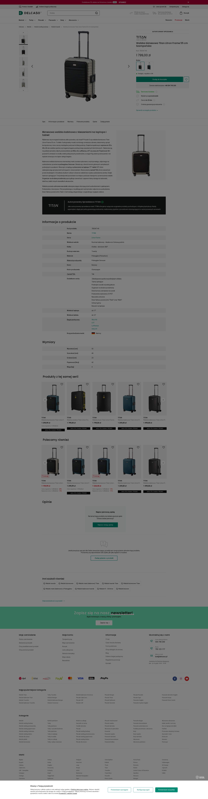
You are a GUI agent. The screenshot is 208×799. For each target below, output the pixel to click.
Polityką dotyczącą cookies (79, 789)
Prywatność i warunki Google (68, 793)
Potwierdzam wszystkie (166, 790)
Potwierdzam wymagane (119, 790)
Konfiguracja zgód (143, 790)
